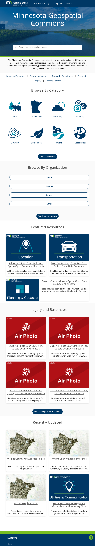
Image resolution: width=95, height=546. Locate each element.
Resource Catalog (41, 3)
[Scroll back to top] (91, 537)
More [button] (68, 3)
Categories (57, 3)
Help (10, 544)
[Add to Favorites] (2, 26)
